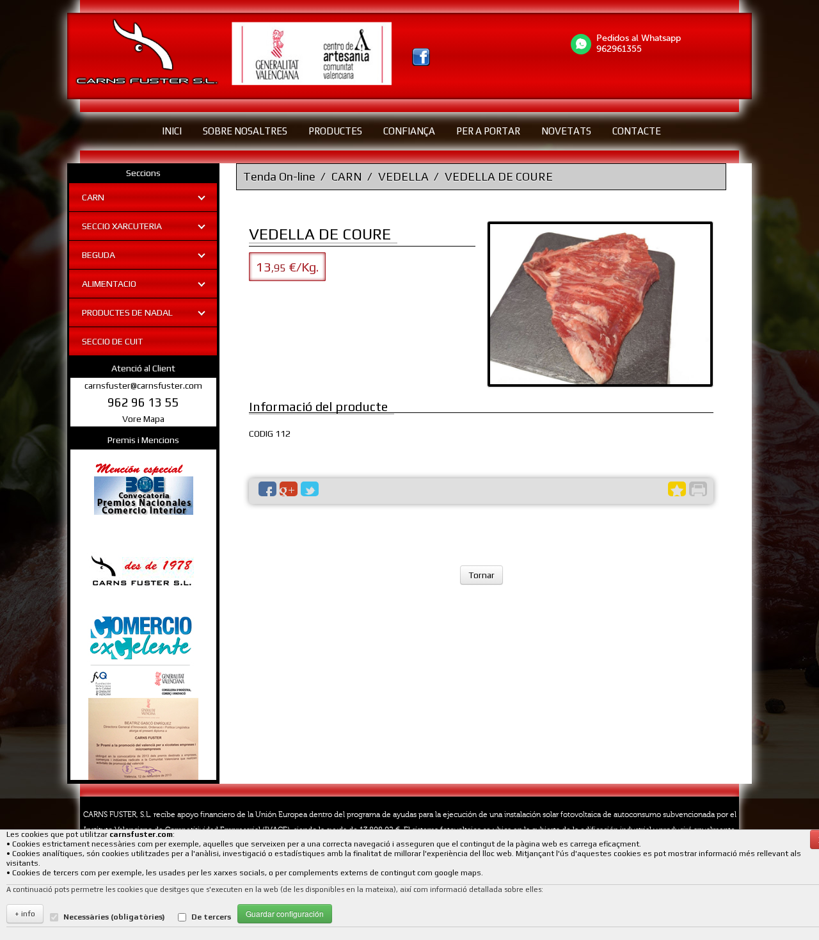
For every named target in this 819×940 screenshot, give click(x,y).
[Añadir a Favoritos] (677, 489)
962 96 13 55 (143, 402)
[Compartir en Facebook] (267, 489)
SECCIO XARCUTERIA (122, 226)
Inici (172, 131)
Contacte (636, 131)
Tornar (481, 575)
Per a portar (488, 131)
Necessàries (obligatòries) (114, 916)
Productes (335, 131)
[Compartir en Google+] (289, 489)
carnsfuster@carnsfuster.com (143, 385)
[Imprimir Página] (698, 489)
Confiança (409, 131)
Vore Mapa (143, 419)
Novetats (566, 131)
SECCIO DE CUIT (112, 341)
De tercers (211, 916)
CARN (93, 197)
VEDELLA (403, 176)
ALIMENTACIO (109, 284)
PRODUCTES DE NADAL (127, 312)
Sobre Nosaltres (245, 131)
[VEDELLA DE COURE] (600, 304)
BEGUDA (98, 255)
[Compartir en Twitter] (310, 489)
